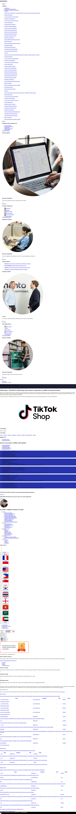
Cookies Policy (5, 625)
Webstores (7, 210)
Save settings (2, 811)
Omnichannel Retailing (8, 520)
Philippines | (14, 435)
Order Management (7, 125)
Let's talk (1, 379)
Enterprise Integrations (8, 512)
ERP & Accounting (9, 213)
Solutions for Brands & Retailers (10, 9)
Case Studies (8, 329)
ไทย (4, 598)
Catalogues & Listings (6, 447)
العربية (7, 616)
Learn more (63, 658)
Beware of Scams (5, 628)
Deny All (14, 660)
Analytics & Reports (5, 449)
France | (1, 435)
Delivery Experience (8, 519)
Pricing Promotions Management (10, 516)
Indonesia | (5, 435)
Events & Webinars (9, 331)
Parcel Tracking (7, 129)
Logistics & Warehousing (6, 448)
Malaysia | (10, 435)
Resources (4, 321)
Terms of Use (4, 627)
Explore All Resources (6, 335)
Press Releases (8, 334)
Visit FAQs (2, 494)
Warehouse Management (8, 126)
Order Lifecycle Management (9, 513)
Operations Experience (8, 128)
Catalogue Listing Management (9, 515)
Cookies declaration (5, 665)
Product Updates (9, 332)
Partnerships (4, 377)
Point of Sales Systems (10, 214)
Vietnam (34, 435)
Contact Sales (2, 498)
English (5, 587)
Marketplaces (8, 208)
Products (3, 121)
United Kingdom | (29, 435)
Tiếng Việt (4, 610)
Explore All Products (6, 130)
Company (4, 259)
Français (4, 561)
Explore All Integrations (6, 217)
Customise (4, 662)
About (3, 663)
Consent (3, 664)
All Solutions (6, 8)
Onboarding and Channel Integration (10, 521)
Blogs (7, 328)
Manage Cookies (10, 660)
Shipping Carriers (9, 211)
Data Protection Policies (6, 626)
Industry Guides (8, 326)
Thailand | (24, 435)
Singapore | (19, 435)
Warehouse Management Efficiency (10, 517)
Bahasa (4, 567)
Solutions (4, 3)
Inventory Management (6, 445)
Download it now (24, 812)
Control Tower (7, 127)
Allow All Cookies (3, 660)
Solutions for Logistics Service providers (11, 10)
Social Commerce (9, 216)
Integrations (4, 203)
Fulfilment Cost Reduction (9, 518)
